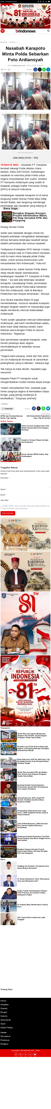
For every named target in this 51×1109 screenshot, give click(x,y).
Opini (3, 1024)
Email (3, 495)
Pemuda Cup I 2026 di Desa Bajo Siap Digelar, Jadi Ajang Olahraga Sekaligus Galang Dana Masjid (33, 749)
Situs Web (4, 500)
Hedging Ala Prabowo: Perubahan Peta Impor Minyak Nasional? (33, 867)
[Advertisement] (25, 1082)
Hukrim (4, 1016)
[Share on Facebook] (35, 69)
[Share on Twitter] (40, 69)
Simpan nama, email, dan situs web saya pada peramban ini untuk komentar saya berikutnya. (26, 507)
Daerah (4, 1008)
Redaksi (2, 992)
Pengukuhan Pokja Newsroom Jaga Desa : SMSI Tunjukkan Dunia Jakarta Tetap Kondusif (32, 813)
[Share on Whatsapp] (44, 69)
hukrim (4, 404)
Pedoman (5, 1040)
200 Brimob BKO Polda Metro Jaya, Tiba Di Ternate (38, 417)
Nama (3, 489)
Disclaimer (2, 995)
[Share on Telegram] (48, 69)
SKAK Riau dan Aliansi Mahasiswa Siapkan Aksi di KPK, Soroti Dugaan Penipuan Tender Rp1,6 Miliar (32, 736)
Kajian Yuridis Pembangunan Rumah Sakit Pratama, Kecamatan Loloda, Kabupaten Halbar (32, 893)
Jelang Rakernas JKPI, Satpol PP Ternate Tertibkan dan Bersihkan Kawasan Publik (30, 800)
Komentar (5, 478)
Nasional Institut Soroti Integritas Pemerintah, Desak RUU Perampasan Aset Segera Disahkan (32, 787)
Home (3, 1001)
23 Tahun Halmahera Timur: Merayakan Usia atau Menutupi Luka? (33, 880)
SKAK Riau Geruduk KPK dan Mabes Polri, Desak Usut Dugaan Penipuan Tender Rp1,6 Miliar (32, 774)
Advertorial (6, 1020)
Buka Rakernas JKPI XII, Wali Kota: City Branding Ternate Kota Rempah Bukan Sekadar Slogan (33, 761)
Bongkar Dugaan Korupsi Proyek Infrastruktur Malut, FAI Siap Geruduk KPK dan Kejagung (30, 217)
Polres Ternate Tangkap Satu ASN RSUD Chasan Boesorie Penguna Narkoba (35, 428)
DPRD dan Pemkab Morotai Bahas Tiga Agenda (12, 417)
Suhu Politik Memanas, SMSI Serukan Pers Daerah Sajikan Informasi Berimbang (32, 826)
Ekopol (4, 1012)
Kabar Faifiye (7, 1027)
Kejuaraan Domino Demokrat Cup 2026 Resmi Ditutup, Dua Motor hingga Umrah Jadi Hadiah (33, 838)
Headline (5, 1004)
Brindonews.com (27, 1050)
